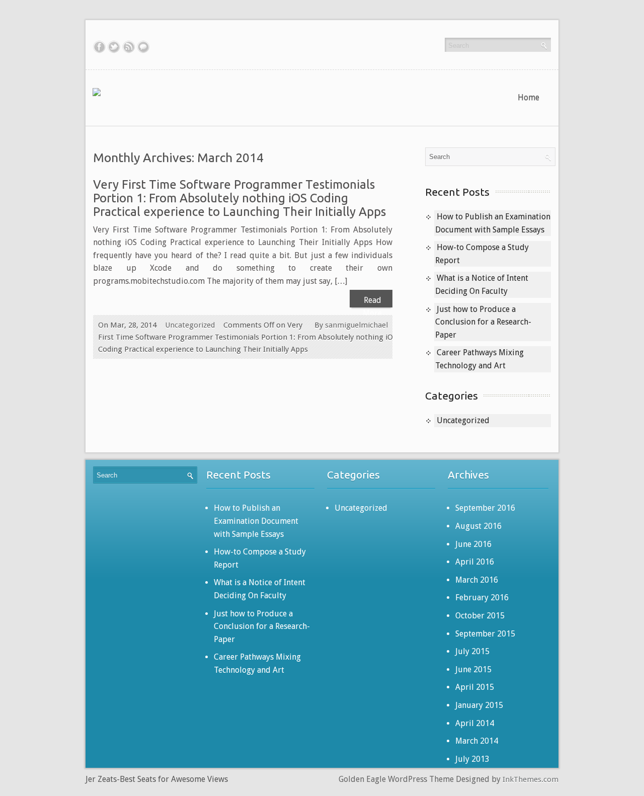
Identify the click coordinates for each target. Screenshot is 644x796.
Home (528, 97)
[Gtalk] (143, 46)
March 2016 (476, 580)
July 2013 (472, 759)
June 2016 (473, 544)
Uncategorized (190, 325)
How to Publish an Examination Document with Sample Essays (256, 520)
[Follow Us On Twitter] (114, 46)
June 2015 (473, 669)
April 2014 (474, 723)
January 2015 (479, 705)
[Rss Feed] (128, 46)
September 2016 (485, 508)
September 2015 (485, 634)
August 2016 (478, 526)
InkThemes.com (530, 779)
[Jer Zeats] (100, 92)
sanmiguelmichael (356, 325)
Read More (372, 301)
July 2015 (472, 651)
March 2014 (476, 741)
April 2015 (474, 687)
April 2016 (474, 562)
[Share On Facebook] (99, 46)
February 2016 (482, 597)
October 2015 (480, 615)
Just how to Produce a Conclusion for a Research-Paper (483, 322)
